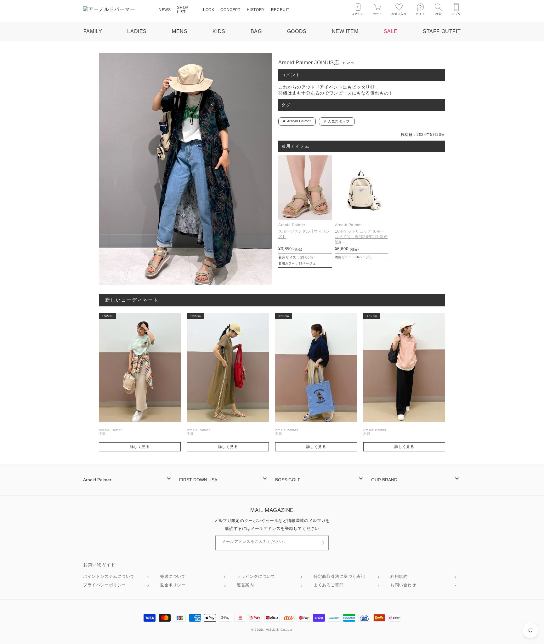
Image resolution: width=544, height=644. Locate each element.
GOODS (297, 31)
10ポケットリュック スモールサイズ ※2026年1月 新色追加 (361, 236)
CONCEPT (230, 10)
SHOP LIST (182, 9)
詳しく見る (140, 446)
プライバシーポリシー (104, 585)
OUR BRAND (384, 479)
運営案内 (245, 585)
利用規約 (398, 576)
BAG (256, 31)
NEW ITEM (345, 31)
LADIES (137, 31)
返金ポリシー (173, 585)
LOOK (208, 10)
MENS (179, 31)
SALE (391, 31)
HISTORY (256, 10)
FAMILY (92, 31)
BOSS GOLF (288, 479)
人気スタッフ (339, 121)
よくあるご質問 (328, 585)
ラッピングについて (256, 576)
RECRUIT (280, 10)
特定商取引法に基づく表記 (339, 576)
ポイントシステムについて (108, 576)
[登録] (321, 543)
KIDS (218, 31)
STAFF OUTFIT (442, 31)
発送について (173, 576)
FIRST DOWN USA (198, 479)
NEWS (165, 10)
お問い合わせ (403, 585)
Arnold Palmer (299, 121)
